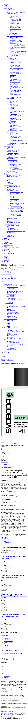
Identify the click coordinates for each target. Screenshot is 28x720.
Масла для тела (14, 109)
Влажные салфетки (12, 218)
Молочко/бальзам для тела (17, 115)
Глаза (8, 182)
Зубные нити (13, 201)
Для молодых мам (11, 219)
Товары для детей (8, 146)
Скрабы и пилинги (15, 82)
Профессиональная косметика (15, 36)
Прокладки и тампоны (16, 215)
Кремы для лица (14, 84)
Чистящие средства (12, 236)
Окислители (13, 43)
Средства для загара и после (14, 130)
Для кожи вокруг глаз (15, 94)
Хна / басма (13, 75)
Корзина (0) (14, 278)
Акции (5, 5)
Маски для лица (14, 86)
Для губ (12, 93)
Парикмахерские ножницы (17, 140)
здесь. (13, 505)
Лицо (8, 180)
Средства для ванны (15, 119)
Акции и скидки (8, 245)
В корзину (3, 570)
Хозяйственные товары (10, 224)
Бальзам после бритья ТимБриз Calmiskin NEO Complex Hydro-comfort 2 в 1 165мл (14, 595)
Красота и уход (8, 8)
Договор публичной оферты (11, 247)
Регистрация (7, 278)
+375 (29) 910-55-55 (6, 271)
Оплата (6, 242)
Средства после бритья (16, 20)
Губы (8, 178)
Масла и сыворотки (15, 63)
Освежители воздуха (12, 229)
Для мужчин (13, 48)
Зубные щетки (14, 197)
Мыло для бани (14, 128)
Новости (6, 246)
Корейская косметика (12, 34)
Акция (5, 238)
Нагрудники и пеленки (13, 154)
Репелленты (10, 144)
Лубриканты (13, 33)
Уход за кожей (13, 167)
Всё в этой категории (12, 11)
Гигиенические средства (10, 185)
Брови (8, 179)
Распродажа (7, 6)
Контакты (6, 249)
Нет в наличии (4, 462)
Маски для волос (14, 52)
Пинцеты (12, 141)
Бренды (6, 4)
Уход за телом (10, 98)
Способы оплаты (8, 639)
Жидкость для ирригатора (17, 203)
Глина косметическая (15, 90)
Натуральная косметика (13, 57)
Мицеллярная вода (15, 96)
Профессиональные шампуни (18, 51)
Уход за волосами (11, 58)
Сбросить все (4, 552)
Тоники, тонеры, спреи (16, 97)
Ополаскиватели (14, 199)
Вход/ (2, 278)
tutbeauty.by (7, 676)
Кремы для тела (14, 104)
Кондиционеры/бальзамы (16, 68)
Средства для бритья (15, 19)
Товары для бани (11, 122)
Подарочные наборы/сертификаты (16, 12)
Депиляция (13, 118)
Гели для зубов (14, 200)
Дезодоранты (13, 114)
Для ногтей (13, 121)
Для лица (12, 22)
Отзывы (6, 250)
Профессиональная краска (17, 41)
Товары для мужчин (12, 13)
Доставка (6, 240)
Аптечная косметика (12, 24)
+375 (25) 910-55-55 (6, 274)
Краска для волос (14, 72)
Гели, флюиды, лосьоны (16, 87)
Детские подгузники (12, 153)
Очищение (13, 83)
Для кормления (11, 158)
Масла (11, 129)
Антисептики (10, 189)
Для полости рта (14, 31)
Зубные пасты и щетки (13, 150)
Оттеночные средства (15, 44)
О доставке (7, 638)
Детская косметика (12, 160)
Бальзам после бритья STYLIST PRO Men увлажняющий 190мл (13, 615)
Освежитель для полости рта (17, 207)
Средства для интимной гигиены (15, 208)
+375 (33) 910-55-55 (6, 272)
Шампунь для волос (15, 65)
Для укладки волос (15, 137)
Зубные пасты (13, 196)
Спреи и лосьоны (14, 69)
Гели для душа (14, 105)
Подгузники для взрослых (14, 222)
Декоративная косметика (10, 174)
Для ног (12, 108)
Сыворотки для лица (15, 89)
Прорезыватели (11, 171)
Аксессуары (10, 132)
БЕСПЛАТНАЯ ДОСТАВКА (8, 267)
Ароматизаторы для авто (13, 233)
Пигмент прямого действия (17, 45)
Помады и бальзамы (12, 151)
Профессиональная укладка (17, 47)
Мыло (8, 217)
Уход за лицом (10, 76)
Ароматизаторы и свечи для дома (16, 231)
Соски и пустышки (12, 172)
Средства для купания (16, 169)
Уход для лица (13, 30)
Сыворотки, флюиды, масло (17, 54)
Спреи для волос (14, 55)
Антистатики (10, 232)
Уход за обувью (11, 228)
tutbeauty (6, 677)
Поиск (2, 281)
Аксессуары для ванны (13, 155)
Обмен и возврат (8, 243)
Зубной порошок (14, 204)
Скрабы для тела (14, 116)
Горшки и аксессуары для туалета (16, 157)
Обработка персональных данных (13, 653)
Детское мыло (13, 165)
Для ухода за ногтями (15, 139)
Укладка (12, 70)
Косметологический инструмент (18, 143)
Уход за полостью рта (12, 190)
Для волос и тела (14, 23)
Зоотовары (10, 235)
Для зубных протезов (15, 206)
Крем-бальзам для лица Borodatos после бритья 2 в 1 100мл (12, 576)
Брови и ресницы (14, 91)
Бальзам (3, 483)
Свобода (3, 451)
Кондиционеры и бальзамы (17, 50)
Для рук (12, 107)
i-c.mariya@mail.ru (11, 698)
